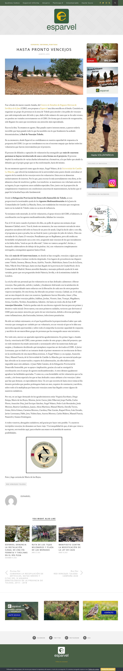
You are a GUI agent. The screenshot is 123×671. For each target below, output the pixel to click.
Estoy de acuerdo (108, 669)
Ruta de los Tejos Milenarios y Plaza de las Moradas (43, 547)
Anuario (46, 3)
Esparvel (43, 108)
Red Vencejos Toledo (16, 484)
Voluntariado (72, 3)
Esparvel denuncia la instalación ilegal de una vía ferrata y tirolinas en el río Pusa (16, 549)
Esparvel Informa (31, 3)
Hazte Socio (87, 3)
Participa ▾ (58, 3)
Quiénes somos (12, 3)
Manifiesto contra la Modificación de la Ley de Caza (70, 547)
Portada (53, 44)
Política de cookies (94, 669)
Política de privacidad (62, 661)
